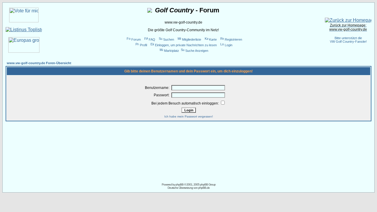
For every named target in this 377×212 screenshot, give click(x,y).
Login (228, 45)
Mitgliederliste (191, 39)
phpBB (179, 184)
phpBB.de (204, 187)
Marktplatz (171, 50)
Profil (143, 45)
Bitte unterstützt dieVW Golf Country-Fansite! (348, 39)
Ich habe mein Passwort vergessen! (188, 116)
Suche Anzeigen (196, 50)
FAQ (152, 39)
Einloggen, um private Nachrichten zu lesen (186, 45)
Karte (213, 39)
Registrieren (233, 39)
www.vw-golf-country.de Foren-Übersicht (39, 63)
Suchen (168, 39)
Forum (136, 39)
